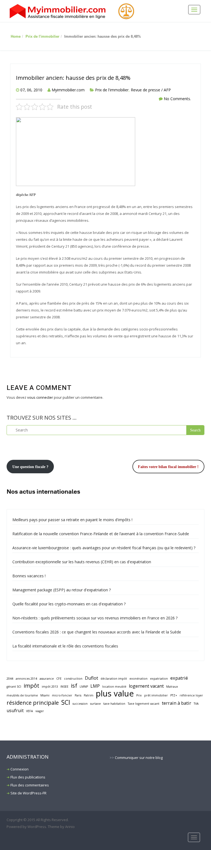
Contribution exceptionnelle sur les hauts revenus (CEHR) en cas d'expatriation (81, 561)
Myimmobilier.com (68, 89)
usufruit (15, 710)
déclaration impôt (114, 678)
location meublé (114, 686)
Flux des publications (27, 777)
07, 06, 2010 (31, 89)
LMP (95, 686)
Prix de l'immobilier (42, 36)
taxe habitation (114, 704)
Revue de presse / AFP (151, 89)
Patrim (88, 695)
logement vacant (146, 686)
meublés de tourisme (22, 695)
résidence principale (33, 702)
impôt (31, 685)
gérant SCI (14, 686)
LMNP (84, 686)
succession (80, 704)
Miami (44, 695)
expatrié (179, 678)
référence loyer (191, 695)
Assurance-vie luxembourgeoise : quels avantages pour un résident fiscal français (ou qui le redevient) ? (103, 547)
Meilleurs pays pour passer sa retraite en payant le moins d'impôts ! (72, 519)
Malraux (172, 686)
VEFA (29, 711)
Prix (139, 695)
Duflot (91, 678)
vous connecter (40, 397)
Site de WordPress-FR (28, 793)
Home (16, 36)
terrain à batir (176, 703)
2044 (10, 678)
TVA (196, 704)
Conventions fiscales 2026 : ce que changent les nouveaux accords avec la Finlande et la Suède (96, 632)
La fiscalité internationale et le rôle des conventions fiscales (65, 646)
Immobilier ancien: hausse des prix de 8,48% (73, 77)
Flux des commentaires (29, 785)
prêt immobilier (156, 695)
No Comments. (177, 98)
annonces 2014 (26, 678)
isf (74, 685)
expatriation (159, 678)
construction (73, 678)
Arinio (70, 826)
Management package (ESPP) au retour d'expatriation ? (61, 589)
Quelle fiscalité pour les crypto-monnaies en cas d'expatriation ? (69, 603)
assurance (47, 678)
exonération (138, 678)
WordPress (36, 826)
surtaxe (95, 704)
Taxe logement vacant (143, 704)
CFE (59, 678)
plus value (115, 693)
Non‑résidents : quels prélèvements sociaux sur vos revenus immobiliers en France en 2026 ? (94, 618)
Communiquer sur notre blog (139, 757)
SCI (65, 702)
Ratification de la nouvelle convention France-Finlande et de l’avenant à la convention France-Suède (100, 533)
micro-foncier (62, 695)
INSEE (64, 686)
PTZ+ (173, 695)
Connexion (19, 769)
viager (39, 711)
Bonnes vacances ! (29, 575)
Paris (78, 695)
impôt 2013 (50, 686)
